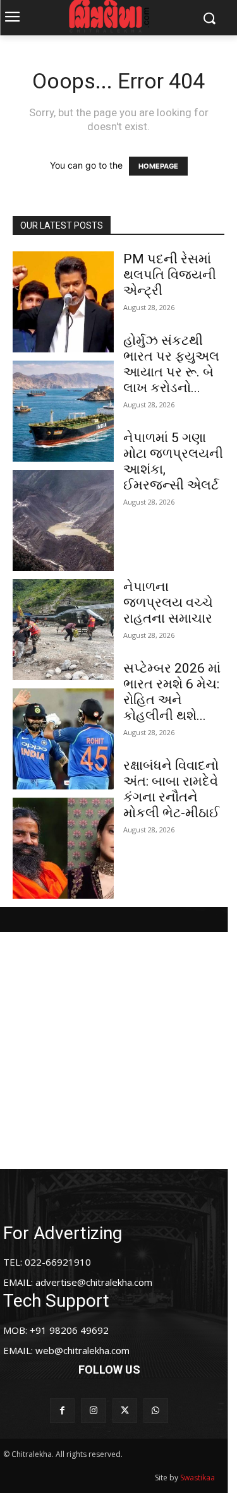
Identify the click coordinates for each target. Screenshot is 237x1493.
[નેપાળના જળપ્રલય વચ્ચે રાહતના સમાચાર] (63, 629)
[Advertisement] (118, 1050)
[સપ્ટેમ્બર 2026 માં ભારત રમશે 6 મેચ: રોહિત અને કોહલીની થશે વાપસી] (63, 738)
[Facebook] (62, 1410)
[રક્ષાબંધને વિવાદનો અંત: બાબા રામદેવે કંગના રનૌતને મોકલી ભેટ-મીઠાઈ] (63, 848)
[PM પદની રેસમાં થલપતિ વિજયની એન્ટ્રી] (63, 301)
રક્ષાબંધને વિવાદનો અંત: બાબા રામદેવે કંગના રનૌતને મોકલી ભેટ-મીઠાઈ (171, 789)
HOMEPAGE (158, 166)
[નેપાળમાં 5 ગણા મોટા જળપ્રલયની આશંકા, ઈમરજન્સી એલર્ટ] (63, 520)
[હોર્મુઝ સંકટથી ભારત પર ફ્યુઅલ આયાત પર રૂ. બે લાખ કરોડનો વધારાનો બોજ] (63, 411)
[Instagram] (93, 1410)
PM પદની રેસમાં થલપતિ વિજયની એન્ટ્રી (169, 274)
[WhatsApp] (155, 1410)
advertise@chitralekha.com (93, 1282)
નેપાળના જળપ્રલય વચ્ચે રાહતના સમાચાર (168, 602)
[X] (124, 1410)
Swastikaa (197, 1477)
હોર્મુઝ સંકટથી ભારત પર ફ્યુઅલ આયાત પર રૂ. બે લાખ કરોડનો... (171, 364)
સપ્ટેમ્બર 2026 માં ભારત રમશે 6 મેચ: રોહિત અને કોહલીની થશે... (172, 692)
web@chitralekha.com (82, 1350)
